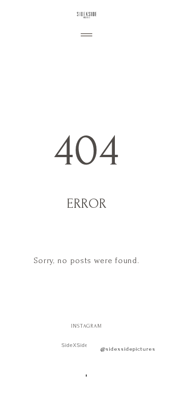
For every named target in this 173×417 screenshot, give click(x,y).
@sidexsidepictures (128, 349)
